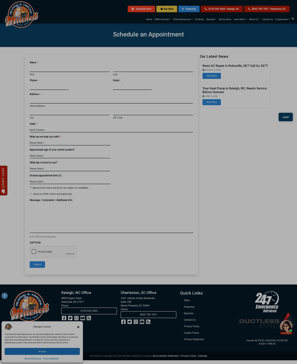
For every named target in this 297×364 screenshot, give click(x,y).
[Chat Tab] (148, 182)
